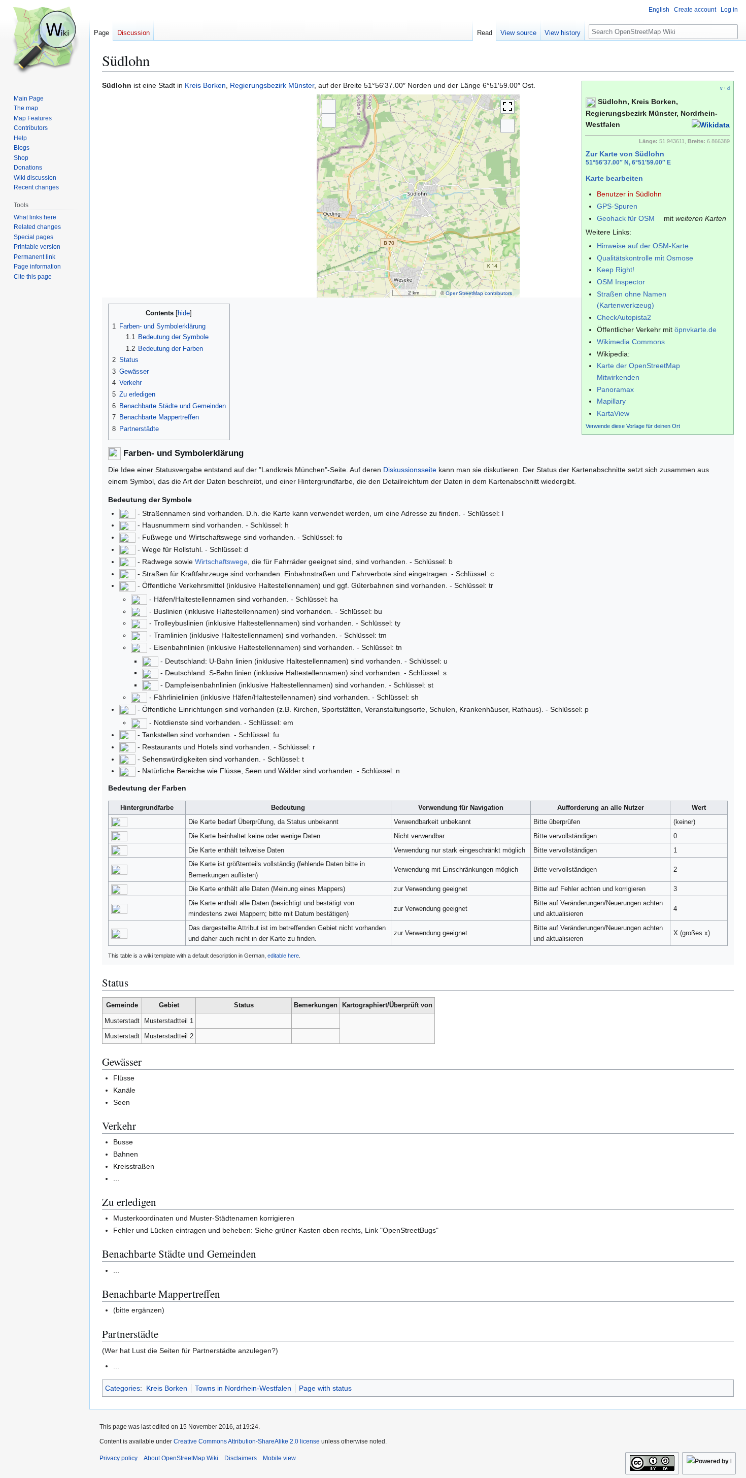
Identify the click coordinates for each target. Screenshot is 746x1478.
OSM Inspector (621, 282)
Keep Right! (615, 270)
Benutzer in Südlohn (629, 194)
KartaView (613, 413)
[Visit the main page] (44, 40)
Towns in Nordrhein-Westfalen (243, 1388)
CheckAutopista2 (624, 317)
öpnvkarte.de (695, 329)
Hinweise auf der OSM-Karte (643, 246)
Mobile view (279, 1458)
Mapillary (611, 401)
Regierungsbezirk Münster (272, 85)
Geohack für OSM (626, 218)
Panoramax (615, 389)
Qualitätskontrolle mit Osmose (645, 258)
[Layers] (507, 126)
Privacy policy (118, 1458)
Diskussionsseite (409, 470)
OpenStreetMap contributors (479, 293)
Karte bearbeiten (614, 178)
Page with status (325, 1388)
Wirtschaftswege (221, 561)
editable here (283, 956)
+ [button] (329, 106)
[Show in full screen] (507, 107)
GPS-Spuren (617, 206)
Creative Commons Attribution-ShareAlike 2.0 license (247, 1441)
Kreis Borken (205, 85)
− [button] (329, 120)
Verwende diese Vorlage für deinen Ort (633, 426)
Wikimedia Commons (631, 342)
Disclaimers (240, 1458)
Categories (122, 1388)
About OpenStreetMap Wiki (181, 1458)
